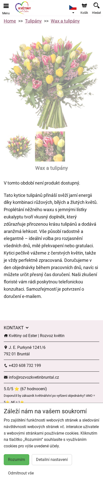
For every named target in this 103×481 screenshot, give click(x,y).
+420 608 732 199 (24, 365)
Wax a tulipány (65, 21)
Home (10, 21)
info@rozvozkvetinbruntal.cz (33, 377)
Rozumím (16, 459)
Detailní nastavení (52, 459)
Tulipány (33, 21)
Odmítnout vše (21, 473)
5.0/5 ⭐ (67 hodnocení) (25, 388)
